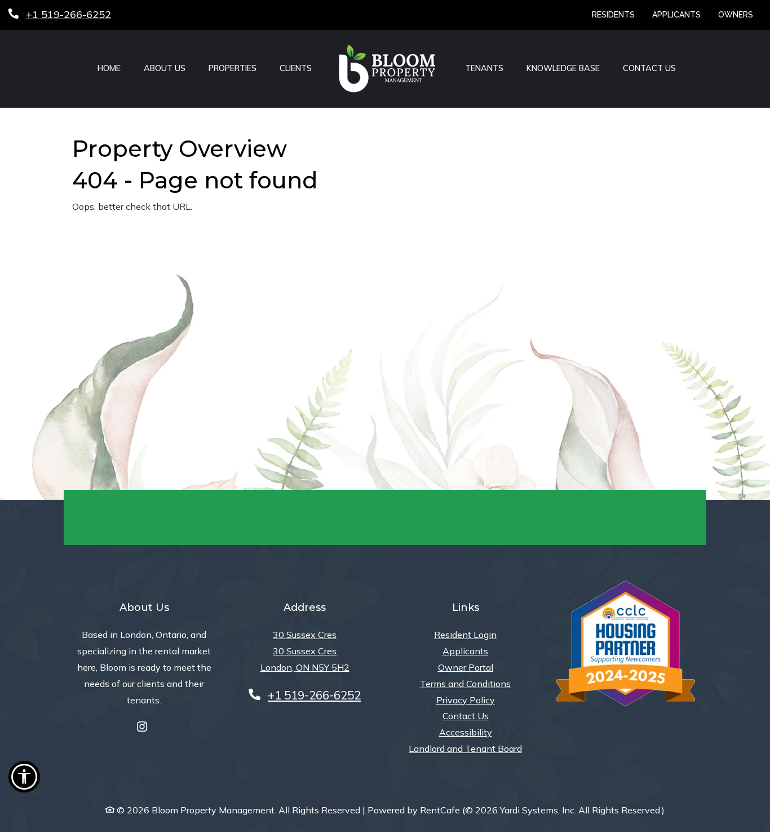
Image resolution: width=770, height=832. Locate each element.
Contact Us (649, 68)
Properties (232, 68)
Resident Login (465, 634)
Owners (740, 14)
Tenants (484, 68)
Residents (617, 14)
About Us (164, 68)
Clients (296, 68)
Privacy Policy (465, 700)
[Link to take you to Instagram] (142, 727)
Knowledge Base (563, 68)
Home (109, 68)
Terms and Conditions (465, 683)
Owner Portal (465, 667)
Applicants (680, 14)
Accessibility (465, 732)
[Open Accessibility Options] (24, 779)
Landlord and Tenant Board (465, 748)
